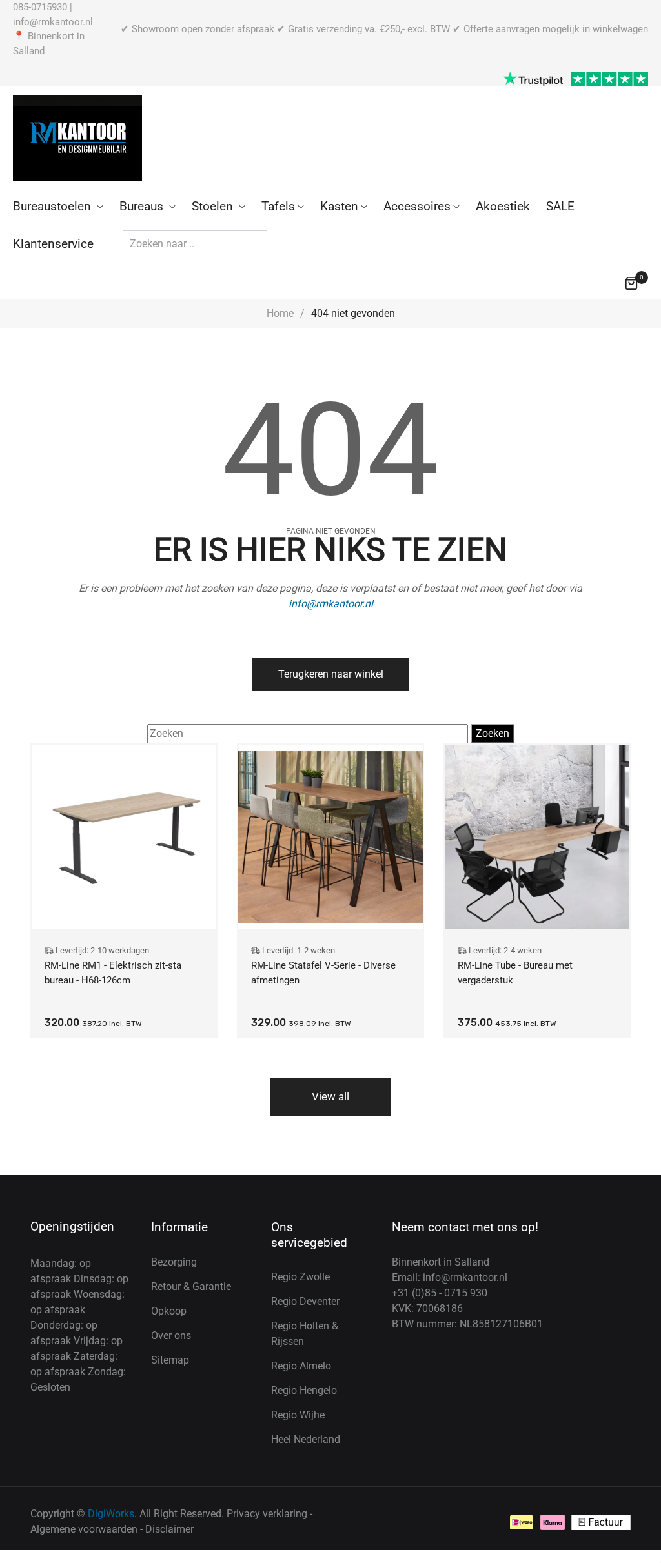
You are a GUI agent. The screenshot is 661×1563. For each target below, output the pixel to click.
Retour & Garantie (191, 1286)
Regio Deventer (305, 1301)
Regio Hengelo (304, 1390)
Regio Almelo (301, 1366)
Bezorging (174, 1262)
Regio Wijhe (298, 1415)
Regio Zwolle (300, 1277)
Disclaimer (169, 1529)
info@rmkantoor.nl (53, 22)
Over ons (171, 1335)
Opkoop (169, 1311)
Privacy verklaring (267, 1514)
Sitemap (170, 1360)
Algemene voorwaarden (83, 1529)
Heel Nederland (305, 1439)
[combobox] (195, 243)
